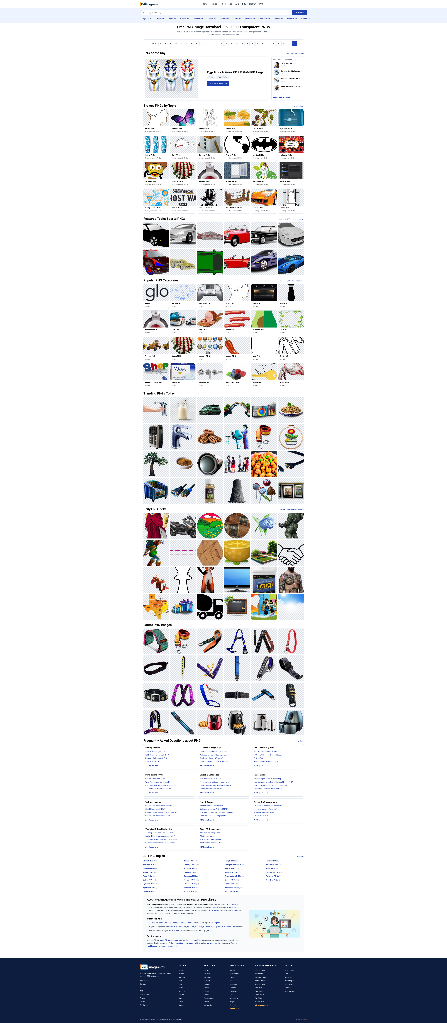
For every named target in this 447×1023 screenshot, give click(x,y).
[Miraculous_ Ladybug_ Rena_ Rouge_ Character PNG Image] (210, 580)
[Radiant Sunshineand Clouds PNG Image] (291, 607)
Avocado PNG (250, 19)
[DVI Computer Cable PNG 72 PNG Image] (183, 491)
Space (232, 981)
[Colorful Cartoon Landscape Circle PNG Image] (210, 526)
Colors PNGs (150, 880)
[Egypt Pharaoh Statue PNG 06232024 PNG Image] (171, 78)
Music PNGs (190, 891)
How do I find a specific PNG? (156, 758)
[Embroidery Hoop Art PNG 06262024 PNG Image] (291, 437)
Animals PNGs (150, 869)
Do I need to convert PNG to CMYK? (214, 809)
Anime (152, 923)
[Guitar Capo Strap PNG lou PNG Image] (264, 641)
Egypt (211, 77)
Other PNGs (150, 861)
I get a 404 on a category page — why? (160, 836)
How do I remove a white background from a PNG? (273, 782)
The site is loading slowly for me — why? (161, 839)
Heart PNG (182, 927)
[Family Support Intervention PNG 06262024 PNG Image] (237, 464)
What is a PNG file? (152, 762)
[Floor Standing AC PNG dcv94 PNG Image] (156, 437)
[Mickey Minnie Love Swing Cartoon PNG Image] (264, 607)
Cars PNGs (149, 891)
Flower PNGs (259, 991)
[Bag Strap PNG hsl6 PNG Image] (291, 695)
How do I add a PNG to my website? (159, 806)
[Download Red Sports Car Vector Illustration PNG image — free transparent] (237, 262)
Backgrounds (209, 998)
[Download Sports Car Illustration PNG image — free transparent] (291, 235)
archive (235, 910)
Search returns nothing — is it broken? (160, 843)
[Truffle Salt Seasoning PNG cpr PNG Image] (210, 491)
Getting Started (152, 748)
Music (206, 991)
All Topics (288, 977)
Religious (233, 1002)
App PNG (238, 19)
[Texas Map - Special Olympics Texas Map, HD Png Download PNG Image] (156, 607)
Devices (207, 984)
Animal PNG (231, 927)
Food (180, 984)
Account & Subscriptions (265, 802)
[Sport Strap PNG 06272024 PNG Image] (264, 695)
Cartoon (167, 923)
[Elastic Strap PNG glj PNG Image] (210, 695)
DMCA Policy (144, 995)
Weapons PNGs (233, 891)
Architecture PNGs (234, 876)
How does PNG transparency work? (267, 762)
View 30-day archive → (281, 97)
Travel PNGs (222, 77)
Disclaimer (144, 1005)
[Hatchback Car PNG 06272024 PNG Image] (210, 410)
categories (230, 904)
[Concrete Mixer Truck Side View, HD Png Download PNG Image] (210, 607)
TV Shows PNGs (274, 865)
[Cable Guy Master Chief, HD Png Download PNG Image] (291, 526)
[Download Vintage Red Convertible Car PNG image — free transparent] (237, 235)
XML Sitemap (290, 991)
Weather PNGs (273, 880)
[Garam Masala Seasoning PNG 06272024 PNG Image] (183, 464)
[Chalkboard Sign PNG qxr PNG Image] (237, 607)
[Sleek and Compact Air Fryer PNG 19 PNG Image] (237, 722)
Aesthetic (208, 1005)
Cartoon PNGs (260, 977)
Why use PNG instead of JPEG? (266, 752)
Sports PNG (220, 927)
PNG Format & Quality (264, 748)
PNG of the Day (249, 4)
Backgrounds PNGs (234, 865)
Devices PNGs (191, 884)
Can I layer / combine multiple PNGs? (268, 789)
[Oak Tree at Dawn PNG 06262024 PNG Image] (156, 464)
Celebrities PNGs (274, 872)
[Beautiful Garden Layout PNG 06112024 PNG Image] (264, 553)
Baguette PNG (306, 19)
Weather (233, 1005)
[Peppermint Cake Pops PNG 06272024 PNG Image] (264, 491)
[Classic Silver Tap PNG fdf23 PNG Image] (183, 437)
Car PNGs (258, 988)
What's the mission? (207, 836)
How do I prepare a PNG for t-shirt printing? (217, 812)
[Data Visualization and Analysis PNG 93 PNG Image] (264, 410)
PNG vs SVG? (259, 758)
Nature (196, 923)
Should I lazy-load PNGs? (155, 809)
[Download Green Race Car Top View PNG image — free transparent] (210, 262)
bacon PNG (279, 19)
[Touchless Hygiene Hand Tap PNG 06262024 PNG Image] (156, 410)
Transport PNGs (233, 888)
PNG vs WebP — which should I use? (268, 755)
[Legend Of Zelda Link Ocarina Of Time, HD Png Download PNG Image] (156, 553)
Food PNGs (149, 876)
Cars (180, 998)
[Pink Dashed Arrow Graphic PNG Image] (183, 553)
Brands (207, 988)
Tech (232, 995)
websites (179, 943)
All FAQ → (301, 741)
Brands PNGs (191, 888)
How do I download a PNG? (155, 779)
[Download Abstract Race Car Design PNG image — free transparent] (210, 235)
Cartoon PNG (208, 927)
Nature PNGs (150, 865)
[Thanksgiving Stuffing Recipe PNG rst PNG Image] (291, 410)
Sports (189, 923)
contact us (172, 946)
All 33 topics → (299, 106)
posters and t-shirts (191, 943)
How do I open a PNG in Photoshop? (268, 779)
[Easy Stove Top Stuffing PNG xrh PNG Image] (264, 464)
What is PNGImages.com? (155, 752)
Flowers (207, 981)
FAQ (261, 4)
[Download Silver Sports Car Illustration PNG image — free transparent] (183, 235)
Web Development (153, 802)
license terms (191, 940)
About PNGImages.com (210, 829)
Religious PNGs (273, 876)
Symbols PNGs (150, 884)
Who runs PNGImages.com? (210, 833)
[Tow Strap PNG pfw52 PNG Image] (264, 437)
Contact (143, 984)
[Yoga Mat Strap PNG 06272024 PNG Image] (156, 641)
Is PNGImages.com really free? (157, 755)
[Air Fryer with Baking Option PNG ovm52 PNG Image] (210, 722)
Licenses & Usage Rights (211, 748)
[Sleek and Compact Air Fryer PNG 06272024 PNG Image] (264, 722)
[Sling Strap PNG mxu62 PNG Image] (156, 668)
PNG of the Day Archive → (295, 53)
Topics (214, 4)
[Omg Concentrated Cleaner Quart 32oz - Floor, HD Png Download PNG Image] (264, 580)
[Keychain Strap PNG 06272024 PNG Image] (291, 641)
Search (287, 988)
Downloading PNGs (154, 775)
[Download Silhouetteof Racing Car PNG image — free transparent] (156, 235)
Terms (142, 1002)
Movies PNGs (191, 869)
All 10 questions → (152, 766)
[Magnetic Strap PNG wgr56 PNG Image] (264, 668)
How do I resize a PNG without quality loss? (271, 785)
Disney (232, 970)
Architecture (234, 974)
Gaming (175, 923)
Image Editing (260, 775)
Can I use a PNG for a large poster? (213, 816)
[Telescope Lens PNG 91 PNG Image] (210, 464)
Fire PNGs (258, 998)
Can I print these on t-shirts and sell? (214, 762)
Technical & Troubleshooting (158, 829)
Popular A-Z (289, 984)
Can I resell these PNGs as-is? (211, 758)
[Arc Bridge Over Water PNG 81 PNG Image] (237, 410)
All (294, 43)
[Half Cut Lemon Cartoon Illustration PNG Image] (237, 553)
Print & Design (206, 802)
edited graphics (210, 943)
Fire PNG (191, 927)
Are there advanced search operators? (215, 782)
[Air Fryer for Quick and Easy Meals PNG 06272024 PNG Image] (291, 722)
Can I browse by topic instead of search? (216, 785)
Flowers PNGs (191, 880)
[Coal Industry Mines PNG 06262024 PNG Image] (237, 491)
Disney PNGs (232, 880)
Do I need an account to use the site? (268, 806)
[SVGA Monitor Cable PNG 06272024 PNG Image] (291, 464)
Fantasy (233, 988)
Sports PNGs (150, 888)
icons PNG (172, 19)
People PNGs (232, 861)
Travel (181, 1002)
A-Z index (176, 931)
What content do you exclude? (211, 843)
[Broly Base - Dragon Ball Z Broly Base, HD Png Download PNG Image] (156, 526)
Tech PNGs (272, 869)
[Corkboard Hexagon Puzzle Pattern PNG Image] (210, 553)
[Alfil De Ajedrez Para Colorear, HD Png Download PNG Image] (183, 580)
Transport (233, 977)
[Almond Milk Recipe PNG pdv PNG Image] (183, 410)
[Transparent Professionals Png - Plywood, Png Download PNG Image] (237, 526)
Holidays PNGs (191, 872)
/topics (217, 923)
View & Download (219, 84)
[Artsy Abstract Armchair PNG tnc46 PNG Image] (156, 491)
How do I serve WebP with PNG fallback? (161, 812)
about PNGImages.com (169, 940)
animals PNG (226, 19)
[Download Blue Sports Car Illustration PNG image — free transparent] (264, 262)
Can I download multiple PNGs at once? (160, 785)
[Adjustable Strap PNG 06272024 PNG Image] (183, 722)
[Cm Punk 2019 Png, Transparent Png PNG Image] (291, 580)
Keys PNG (160, 19)
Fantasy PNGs (273, 861)
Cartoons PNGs (192, 876)
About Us (143, 981)
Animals (159, 923)
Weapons (233, 984)
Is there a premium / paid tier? (265, 809)
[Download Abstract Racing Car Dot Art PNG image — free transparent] (183, 262)
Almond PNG (212, 19)
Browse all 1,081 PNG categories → (292, 281)
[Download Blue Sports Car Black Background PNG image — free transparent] (291, 262)
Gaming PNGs (191, 865)
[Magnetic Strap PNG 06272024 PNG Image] (291, 668)
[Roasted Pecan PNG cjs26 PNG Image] (210, 437)
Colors (181, 988)
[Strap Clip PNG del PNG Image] (210, 641)
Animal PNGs (260, 984)
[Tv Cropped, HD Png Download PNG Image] (237, 580)
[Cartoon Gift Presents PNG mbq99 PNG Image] (183, 607)
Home (205, 4)
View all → (301, 856)
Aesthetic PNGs (233, 872)
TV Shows (233, 991)
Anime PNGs (150, 872)
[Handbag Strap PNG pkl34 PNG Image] (183, 668)
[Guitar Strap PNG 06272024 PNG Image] (156, 722)
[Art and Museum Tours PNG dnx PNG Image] (291, 491)
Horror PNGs (232, 869)
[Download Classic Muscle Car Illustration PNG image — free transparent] (264, 235)
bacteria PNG (292, 19)
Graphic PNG (185, 19)
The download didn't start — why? (158, 789)
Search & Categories (209, 775)
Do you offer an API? (262, 816)
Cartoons (207, 977)
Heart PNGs (259, 995)
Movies (182, 923)
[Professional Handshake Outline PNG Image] (291, 553)
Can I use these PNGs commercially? (214, 752)
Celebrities (234, 998)
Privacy (143, 998)
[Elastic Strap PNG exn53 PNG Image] (237, 695)
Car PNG (198, 927)
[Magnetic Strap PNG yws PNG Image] (156, 695)
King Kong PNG (147, 19)
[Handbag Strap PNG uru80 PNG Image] (210, 668)
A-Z (237, 4)
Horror (206, 1002)
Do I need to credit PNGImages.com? (214, 755)
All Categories (290, 981)
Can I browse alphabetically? (211, 789)
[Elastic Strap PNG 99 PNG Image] (183, 695)
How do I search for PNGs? (210, 779)
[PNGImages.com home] (149, 4)
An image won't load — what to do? (159, 833)
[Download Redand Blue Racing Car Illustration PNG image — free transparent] (156, 262)
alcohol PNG (198, 19)
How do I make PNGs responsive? (158, 816)
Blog (141, 988)
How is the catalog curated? (211, 839)
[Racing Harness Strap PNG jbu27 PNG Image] (237, 641)
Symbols (182, 991)
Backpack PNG (265, 19)
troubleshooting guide (156, 946)
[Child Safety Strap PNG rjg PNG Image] (237, 668)
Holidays (207, 974)
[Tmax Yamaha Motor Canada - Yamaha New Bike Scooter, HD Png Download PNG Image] (183, 526)
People (206, 995)
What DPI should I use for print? (212, 806)
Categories (227, 4)
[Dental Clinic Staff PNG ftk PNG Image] (237, 437)
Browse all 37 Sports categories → (292, 219)
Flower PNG (172, 927)
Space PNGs (232, 884)
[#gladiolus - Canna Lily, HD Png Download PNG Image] (156, 580)
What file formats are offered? (157, 782)
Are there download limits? (264, 812)
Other (181, 970)
